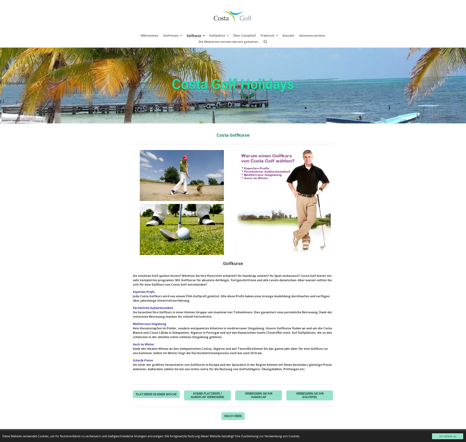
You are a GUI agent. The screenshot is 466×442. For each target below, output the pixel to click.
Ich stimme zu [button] (447, 436)
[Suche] (265, 41)
